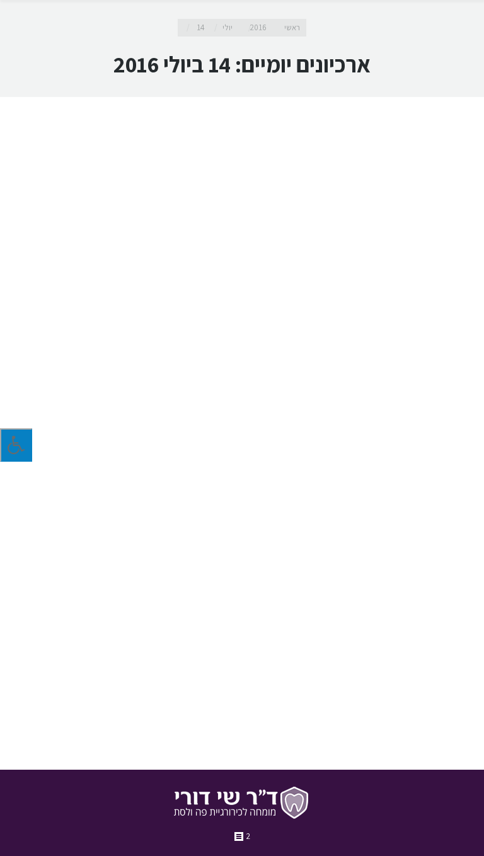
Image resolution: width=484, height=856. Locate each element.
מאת (331, 719)
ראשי (292, 27)
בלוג (374, 719)
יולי (227, 27)
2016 (258, 27)
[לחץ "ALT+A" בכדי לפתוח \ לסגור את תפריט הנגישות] (16, 445)
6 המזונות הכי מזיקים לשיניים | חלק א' (355, 629)
